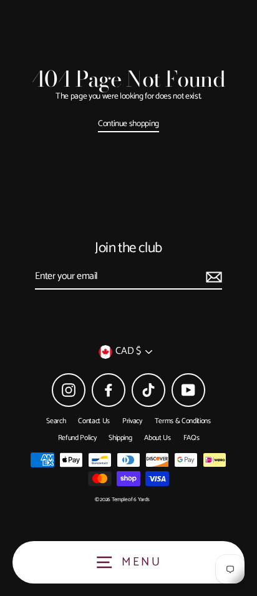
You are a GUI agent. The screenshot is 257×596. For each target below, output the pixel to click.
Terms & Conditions (183, 421)
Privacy (132, 421)
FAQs (191, 438)
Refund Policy (77, 438)
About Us (157, 438)
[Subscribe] (212, 277)
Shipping (120, 438)
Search (55, 421)
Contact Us (94, 421)
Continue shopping (128, 124)
